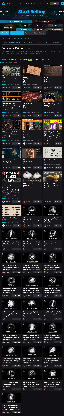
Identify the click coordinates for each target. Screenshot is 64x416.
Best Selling (13, 59)
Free (43, 59)
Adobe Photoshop (31, 33)
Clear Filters (55, 42)
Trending (5, 59)
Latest (48, 59)
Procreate (42, 33)
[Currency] (48, 3)
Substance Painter (17, 33)
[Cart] (44, 3)
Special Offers (25, 59)
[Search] (41, 3)
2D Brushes (5, 33)
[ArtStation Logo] (3, 3)
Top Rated (37, 59)
